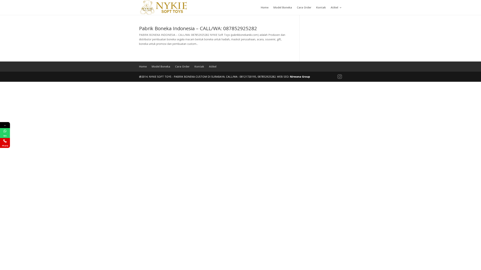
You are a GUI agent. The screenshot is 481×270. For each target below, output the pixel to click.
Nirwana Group (300, 76)
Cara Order (304, 7)
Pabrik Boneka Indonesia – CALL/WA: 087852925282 (198, 28)
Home (264, 7)
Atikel (334, 7)
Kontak (321, 7)
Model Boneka (282, 7)
